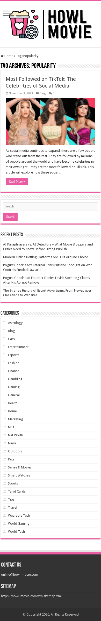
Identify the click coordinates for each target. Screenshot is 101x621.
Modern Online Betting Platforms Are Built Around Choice (45, 257)
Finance (13, 371)
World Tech (16, 531)
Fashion (13, 363)
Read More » (17, 181)
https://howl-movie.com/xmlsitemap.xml (31, 596)
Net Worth (15, 435)
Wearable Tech (19, 515)
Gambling (15, 379)
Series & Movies (20, 467)
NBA (11, 427)
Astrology (15, 323)
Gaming (14, 387)
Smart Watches (19, 475)
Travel (12, 507)
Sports (13, 483)
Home (8, 56)
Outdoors (15, 451)
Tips (11, 499)
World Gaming (19, 523)
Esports (13, 355)
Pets (11, 459)
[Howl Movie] (50, 23)
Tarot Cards (17, 491)
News (12, 443)
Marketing (15, 419)
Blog (43, 93)
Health (12, 403)
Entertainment (18, 347)
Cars (11, 339)
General (14, 395)
